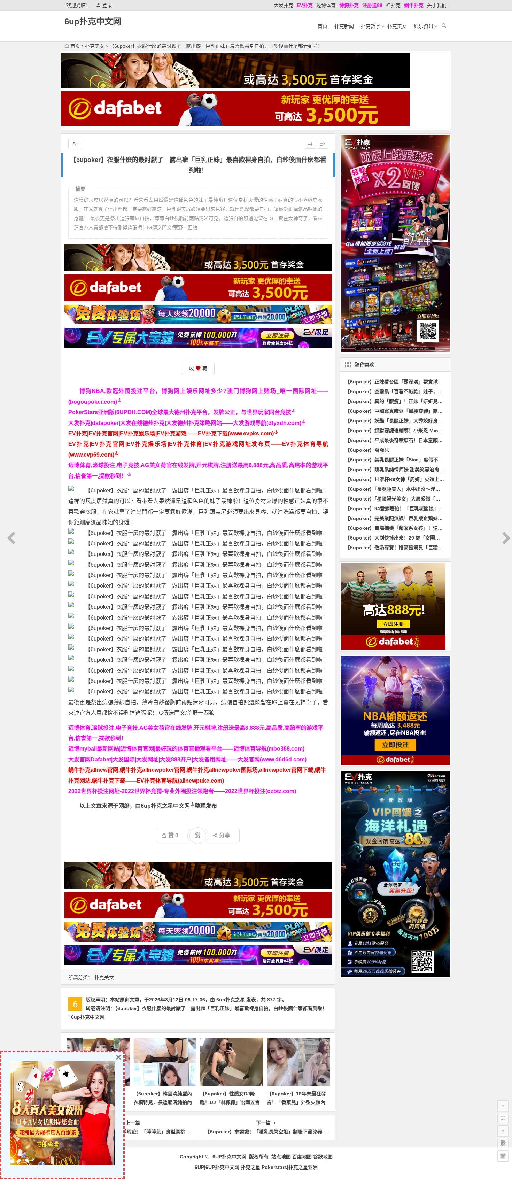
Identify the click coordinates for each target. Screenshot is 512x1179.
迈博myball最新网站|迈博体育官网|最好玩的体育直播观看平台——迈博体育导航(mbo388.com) (186, 749)
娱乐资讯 (423, 26)
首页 (322, 26)
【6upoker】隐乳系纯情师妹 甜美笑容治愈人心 (397, 469)
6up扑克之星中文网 (165, 806)
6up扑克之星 (230, 999)
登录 (107, 5)
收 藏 (198, 368)
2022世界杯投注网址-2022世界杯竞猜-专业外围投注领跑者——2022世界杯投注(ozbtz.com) (182, 791)
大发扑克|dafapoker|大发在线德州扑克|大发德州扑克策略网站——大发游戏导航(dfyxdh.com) (184, 423)
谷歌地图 (323, 1156)
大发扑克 (283, 5)
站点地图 (281, 1156)
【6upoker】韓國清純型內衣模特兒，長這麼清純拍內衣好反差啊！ (162, 1102)
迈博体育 (326, 5)
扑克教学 (370, 26)
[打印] (310, 144)
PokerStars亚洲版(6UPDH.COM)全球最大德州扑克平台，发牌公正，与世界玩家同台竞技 (179, 412)
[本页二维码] (503, 1156)
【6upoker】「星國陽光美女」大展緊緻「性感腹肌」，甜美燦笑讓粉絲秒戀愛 (428, 499)
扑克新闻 (344, 26)
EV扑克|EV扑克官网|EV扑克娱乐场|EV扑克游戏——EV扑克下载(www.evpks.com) (171, 433)
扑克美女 (397, 26)
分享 (224, 835)
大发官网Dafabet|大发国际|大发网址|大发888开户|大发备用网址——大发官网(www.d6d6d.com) (187, 759)
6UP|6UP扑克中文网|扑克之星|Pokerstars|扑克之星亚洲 (256, 1167)
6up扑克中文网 (92, 21)
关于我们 (437, 5)
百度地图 (302, 1156)
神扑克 (393, 5)
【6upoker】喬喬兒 (367, 450)
